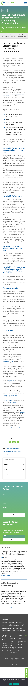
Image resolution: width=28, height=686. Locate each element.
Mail (18, 442)
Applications (5, 639)
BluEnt (13, 659)
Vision (11, 641)
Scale (11, 645)
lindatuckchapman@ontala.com (11, 395)
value (21, 454)
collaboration (6, 449)
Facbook (15, 442)
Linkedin (10, 442)
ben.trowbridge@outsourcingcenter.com (15, 427)
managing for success (15, 453)
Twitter (13, 664)
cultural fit (11, 380)
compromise (13, 449)
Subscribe (14, 539)
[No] (26, 682)
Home (5, 35)
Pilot (11, 643)
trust (18, 454)
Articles (4, 10)
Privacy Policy (19, 659)
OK (10, 684)
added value (9, 448)
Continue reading (6, 575)
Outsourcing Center (8, 361)
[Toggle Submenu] (23, 459)
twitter (13, 442)
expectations (13, 451)
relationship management (9, 454)
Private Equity (5, 651)
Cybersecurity (5, 645)
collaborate (16, 448)
